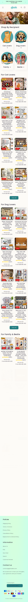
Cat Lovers (7, 46)
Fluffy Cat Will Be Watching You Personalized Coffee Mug (7, 154)
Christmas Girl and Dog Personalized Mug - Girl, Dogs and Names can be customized (21, 224)
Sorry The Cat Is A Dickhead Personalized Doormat (20, 184)
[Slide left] (10, 423)
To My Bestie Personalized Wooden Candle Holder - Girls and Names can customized (20, 355)
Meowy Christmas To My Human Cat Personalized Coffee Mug (20, 94)
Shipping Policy (7, 523)
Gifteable (11, 598)
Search (5, 556)
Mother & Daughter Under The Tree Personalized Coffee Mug (7, 353)
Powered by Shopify (18, 598)
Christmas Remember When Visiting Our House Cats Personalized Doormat (7, 94)
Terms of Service (7, 527)
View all (14, 198)
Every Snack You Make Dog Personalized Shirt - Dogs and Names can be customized (7, 313)
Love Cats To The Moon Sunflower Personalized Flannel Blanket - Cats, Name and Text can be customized (7, 125)
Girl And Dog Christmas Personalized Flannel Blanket (21, 285)
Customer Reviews (8, 559)
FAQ (4, 549)
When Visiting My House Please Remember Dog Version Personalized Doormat (7, 225)
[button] (2, 7)
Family (6, 67)
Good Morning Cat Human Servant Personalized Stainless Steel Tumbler (7, 185)
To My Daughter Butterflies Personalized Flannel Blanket (7, 385)
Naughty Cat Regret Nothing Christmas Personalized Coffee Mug (20, 123)
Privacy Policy (6, 530)
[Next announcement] (25, 2)
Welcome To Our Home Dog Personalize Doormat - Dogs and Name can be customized (20, 314)
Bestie (19, 67)
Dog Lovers (20, 46)
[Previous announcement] (2, 2)
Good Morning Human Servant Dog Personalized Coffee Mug (7, 285)
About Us (5, 546)
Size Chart (5, 553)
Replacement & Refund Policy (11, 537)
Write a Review (22, 438)
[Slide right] (17, 423)
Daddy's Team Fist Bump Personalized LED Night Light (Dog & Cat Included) (21, 385)
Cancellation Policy (8, 533)
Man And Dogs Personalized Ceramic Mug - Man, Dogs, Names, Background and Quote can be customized (7, 256)
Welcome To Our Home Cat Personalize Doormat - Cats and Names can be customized (21, 155)
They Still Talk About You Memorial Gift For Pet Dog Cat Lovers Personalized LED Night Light (21, 255)
